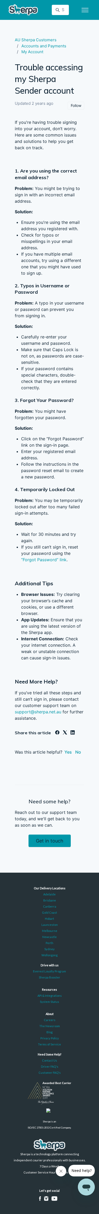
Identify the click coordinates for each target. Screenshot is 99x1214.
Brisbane (49, 900)
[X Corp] (65, 733)
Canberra (49, 906)
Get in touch (49, 841)
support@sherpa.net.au (38, 711)
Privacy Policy (49, 1038)
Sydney (49, 949)
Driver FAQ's (49, 1066)
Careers (49, 1020)
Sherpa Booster (49, 977)
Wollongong (49, 955)
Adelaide (49, 894)
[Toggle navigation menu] (85, 10)
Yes (68, 752)
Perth (49, 943)
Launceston (49, 924)
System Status (49, 1001)
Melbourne (49, 930)
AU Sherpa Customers (35, 39)
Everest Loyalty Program (49, 971)
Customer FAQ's (50, 1072)
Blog (49, 1032)
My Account (32, 51)
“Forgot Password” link (44, 559)
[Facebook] (57, 733)
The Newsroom (49, 1026)
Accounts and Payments (43, 45)
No (78, 752)
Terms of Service (49, 1044)
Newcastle (49, 937)
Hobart (49, 918)
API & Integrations (49, 995)
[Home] (23, 10)
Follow (76, 105)
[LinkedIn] (72, 733)
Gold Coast (49, 912)
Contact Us (49, 1060)
